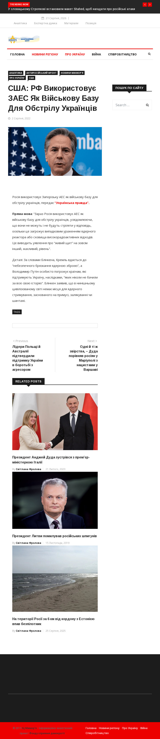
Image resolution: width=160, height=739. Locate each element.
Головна (17, 54)
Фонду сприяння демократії (47, 733)
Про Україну (75, 54)
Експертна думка (45, 23)
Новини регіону (45, 54)
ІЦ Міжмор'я (29, 728)
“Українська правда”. (72, 203)
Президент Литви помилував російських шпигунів (54, 536)
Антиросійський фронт (41, 72)
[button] (145, 4)
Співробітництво (122, 54)
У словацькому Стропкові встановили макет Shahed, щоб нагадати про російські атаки (71, 9)
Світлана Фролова (28, 469)
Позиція (91, 23)
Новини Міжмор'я (72, 72)
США (31, 77)
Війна (96, 54)
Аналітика (20, 23)
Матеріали (71, 23)
